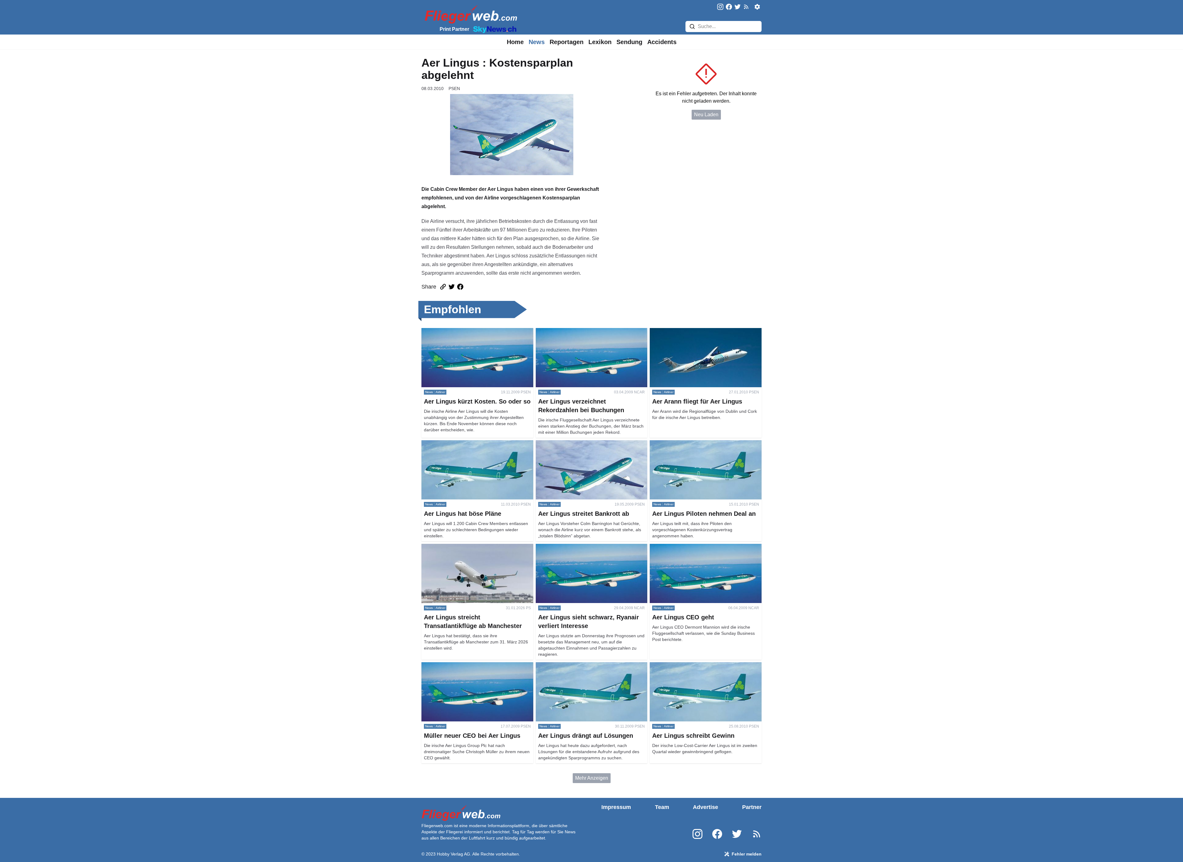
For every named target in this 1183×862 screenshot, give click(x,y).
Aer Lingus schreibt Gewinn (680, 665)
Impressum (616, 807)
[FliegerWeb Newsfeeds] (746, 6)
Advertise (705, 807)
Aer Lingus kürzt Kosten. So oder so (460, 331)
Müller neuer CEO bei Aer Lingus (457, 665)
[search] (692, 26)
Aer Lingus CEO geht (673, 547)
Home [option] (515, 42)
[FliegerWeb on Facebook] (729, 7)
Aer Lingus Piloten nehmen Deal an (689, 443)
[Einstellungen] (757, 6)
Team (662, 807)
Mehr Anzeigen (591, 778)
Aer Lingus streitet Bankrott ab (568, 443)
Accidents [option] (662, 42)
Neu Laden (706, 114)
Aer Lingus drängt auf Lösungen (571, 665)
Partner (752, 807)
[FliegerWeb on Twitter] (737, 7)
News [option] (537, 42)
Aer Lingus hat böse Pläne (450, 443)
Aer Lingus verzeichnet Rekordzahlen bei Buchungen (581, 335)
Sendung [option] (629, 42)
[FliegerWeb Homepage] (469, 14)
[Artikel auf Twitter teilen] (452, 287)
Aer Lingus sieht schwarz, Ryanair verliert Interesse (581, 551)
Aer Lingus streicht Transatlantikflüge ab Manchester (465, 551)
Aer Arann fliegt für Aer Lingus (682, 331)
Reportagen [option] (566, 42)
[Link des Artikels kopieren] (443, 287)
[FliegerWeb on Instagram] (720, 7)
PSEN (454, 88)
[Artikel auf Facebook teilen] (460, 287)
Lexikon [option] (600, 42)
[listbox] (515, 42)
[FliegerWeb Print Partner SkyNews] (493, 29)
